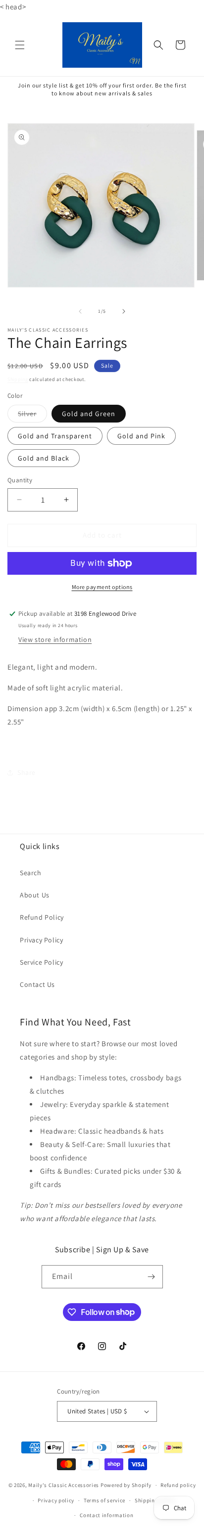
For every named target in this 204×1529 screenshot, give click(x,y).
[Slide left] (80, 311)
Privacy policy (56, 1500)
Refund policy (178, 1485)
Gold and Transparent (55, 435)
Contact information (106, 1515)
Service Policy (41, 962)
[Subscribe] (151, 1276)
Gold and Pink (141, 435)
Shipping (17, 379)
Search (31, 872)
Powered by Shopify (126, 1485)
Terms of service (104, 1500)
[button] (20, 45)
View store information (55, 639)
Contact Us (37, 984)
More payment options (102, 587)
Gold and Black (43, 458)
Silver (32, 416)
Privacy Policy (41, 939)
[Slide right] (124, 311)
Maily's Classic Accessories (63, 1485)
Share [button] (26, 772)
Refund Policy (42, 917)
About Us (35, 895)
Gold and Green (88, 413)
